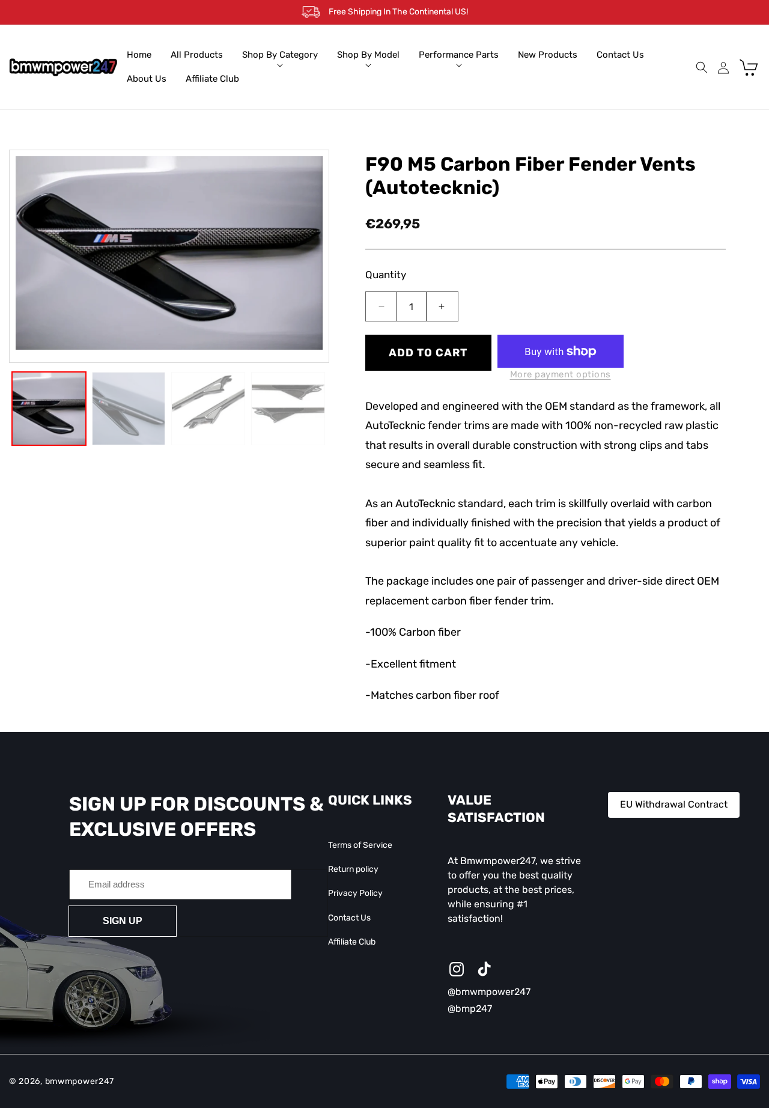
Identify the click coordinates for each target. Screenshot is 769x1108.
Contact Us (349, 917)
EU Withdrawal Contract (674, 804)
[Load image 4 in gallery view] (288, 409)
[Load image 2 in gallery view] (129, 409)
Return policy (353, 869)
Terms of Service (360, 845)
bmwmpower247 (79, 1081)
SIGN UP (122, 920)
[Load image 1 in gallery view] (49, 409)
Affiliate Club (351, 942)
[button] (280, 55)
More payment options (560, 374)
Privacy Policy (355, 893)
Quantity (385, 275)
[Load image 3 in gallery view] (208, 409)
